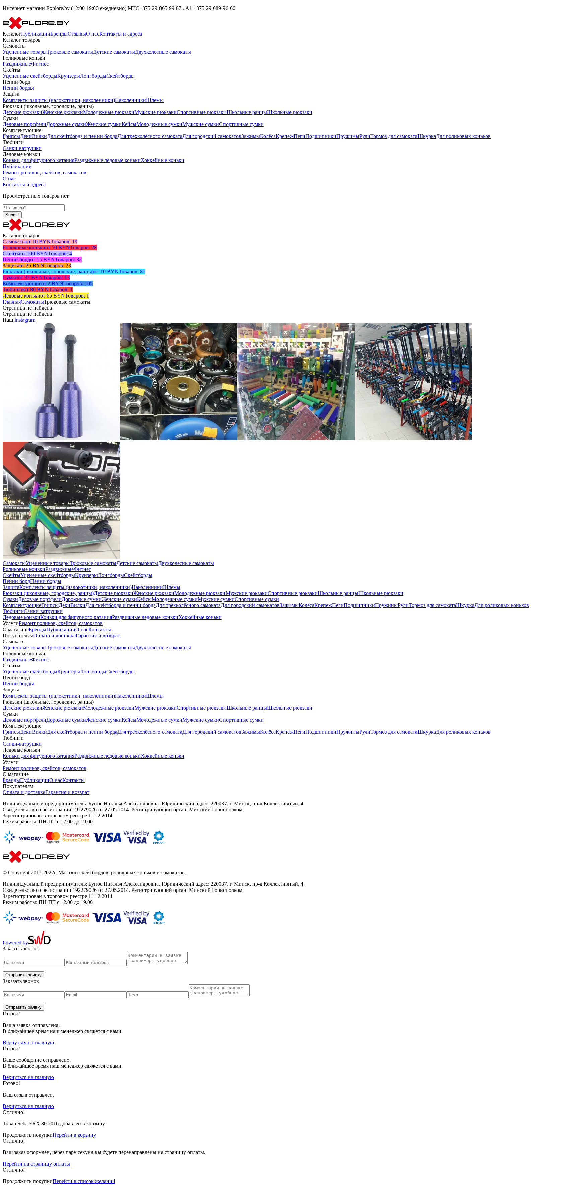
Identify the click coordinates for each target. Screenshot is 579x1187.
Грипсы (11, 136)
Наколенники (130, 100)
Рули (364, 136)
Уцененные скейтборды (30, 76)
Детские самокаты (114, 52)
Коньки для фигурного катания (38, 160)
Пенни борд (16, 581)
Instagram (24, 320)
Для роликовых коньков (463, 136)
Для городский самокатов (211, 136)
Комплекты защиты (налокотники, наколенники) (59, 100)
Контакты (99, 629)
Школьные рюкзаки (289, 112)
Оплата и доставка (54, 635)
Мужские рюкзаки (155, 112)
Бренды (59, 34)
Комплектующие (22, 605)
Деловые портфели (24, 124)
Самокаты (32, 302)
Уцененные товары (25, 52)
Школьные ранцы (247, 112)
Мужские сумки (200, 124)
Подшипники (320, 136)
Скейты (11, 575)
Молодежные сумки (159, 124)
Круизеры (68, 76)
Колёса (268, 136)
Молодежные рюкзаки (108, 112)
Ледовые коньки (21, 617)
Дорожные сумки (66, 124)
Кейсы (129, 124)
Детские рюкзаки (22, 112)
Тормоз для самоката (393, 136)
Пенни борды (18, 88)
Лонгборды (93, 76)
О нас (92, 34)
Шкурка (426, 136)
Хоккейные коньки (162, 160)
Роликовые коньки (24, 569)
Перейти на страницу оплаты (36, 1164)
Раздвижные (17, 64)
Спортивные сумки (241, 124)
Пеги (299, 136)
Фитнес (40, 64)
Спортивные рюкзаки (202, 112)
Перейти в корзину (74, 1135)
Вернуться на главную (28, 1042)
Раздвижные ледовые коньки (107, 160)
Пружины (347, 136)
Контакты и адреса (120, 34)
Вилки (39, 136)
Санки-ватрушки (22, 148)
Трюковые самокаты (70, 52)
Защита (11, 587)
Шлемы (155, 100)
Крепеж (285, 136)
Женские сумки (104, 124)
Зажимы (250, 136)
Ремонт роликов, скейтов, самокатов (44, 172)
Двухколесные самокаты (163, 52)
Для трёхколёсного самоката (149, 136)
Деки (26, 136)
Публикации (35, 34)
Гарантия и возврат (98, 635)
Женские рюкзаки (62, 112)
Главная (12, 302)
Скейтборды (120, 76)
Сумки (10, 599)
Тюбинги (13, 611)
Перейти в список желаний (84, 1181)
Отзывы (77, 34)
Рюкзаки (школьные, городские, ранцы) (48, 593)
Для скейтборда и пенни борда (82, 136)
